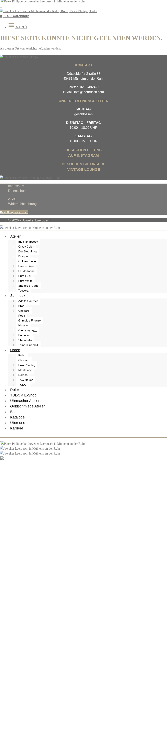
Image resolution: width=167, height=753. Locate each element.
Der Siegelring (27, 251)
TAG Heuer (25, 379)
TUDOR (23, 384)
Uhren (15, 350)
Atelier (15, 236)
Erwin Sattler (26, 365)
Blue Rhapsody (28, 241)
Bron (21, 305)
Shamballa (25, 340)
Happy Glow (26, 266)
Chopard (24, 310)
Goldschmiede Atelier (27, 406)
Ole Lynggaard (27, 330)
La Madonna (26, 271)
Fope (21, 315)
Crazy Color (26, 246)
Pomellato (24, 335)
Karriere (16, 428)
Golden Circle (27, 261)
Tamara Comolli (28, 345)
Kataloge (17, 417)
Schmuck (17, 296)
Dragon (23, 256)
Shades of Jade (28, 285)
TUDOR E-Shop (23, 395)
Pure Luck (24, 275)
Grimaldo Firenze (29, 320)
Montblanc (25, 370)
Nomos (22, 374)
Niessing (23, 325)
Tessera (23, 290)
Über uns (17, 423)
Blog (14, 412)
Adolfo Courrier (28, 301)
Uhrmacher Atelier (25, 401)
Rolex (22, 355)
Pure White (25, 280)
